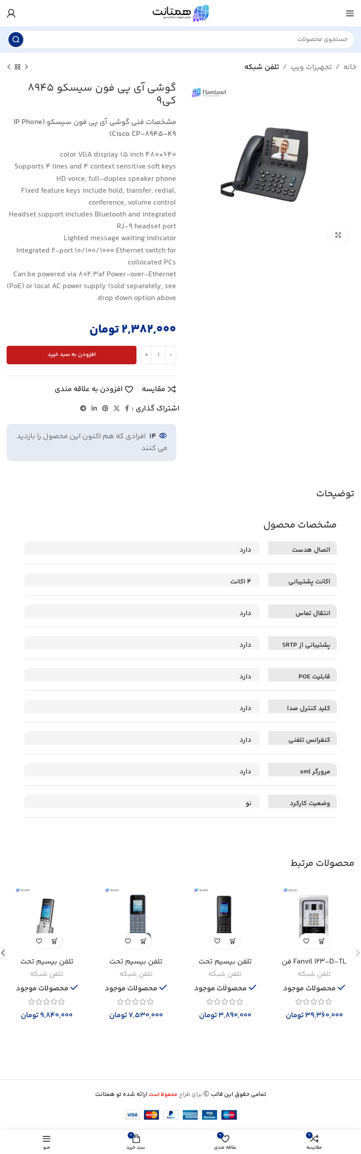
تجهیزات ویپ (311, 67)
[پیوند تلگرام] (83, 409)
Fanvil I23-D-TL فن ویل (314, 967)
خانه (350, 67)
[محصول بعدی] (8, 67)
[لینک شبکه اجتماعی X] (116, 409)
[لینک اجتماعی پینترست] (105, 409)
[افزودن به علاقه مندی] (306, 941)
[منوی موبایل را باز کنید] (350, 13)
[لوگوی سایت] (180, 13)
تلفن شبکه (261, 67)
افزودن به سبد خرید (72, 354)
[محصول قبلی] (26, 67)
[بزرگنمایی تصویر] (338, 235)
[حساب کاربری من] (11, 13)
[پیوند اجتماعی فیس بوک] (127, 409)
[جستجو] (15, 39)
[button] (322, 941)
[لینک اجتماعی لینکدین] (94, 409)
